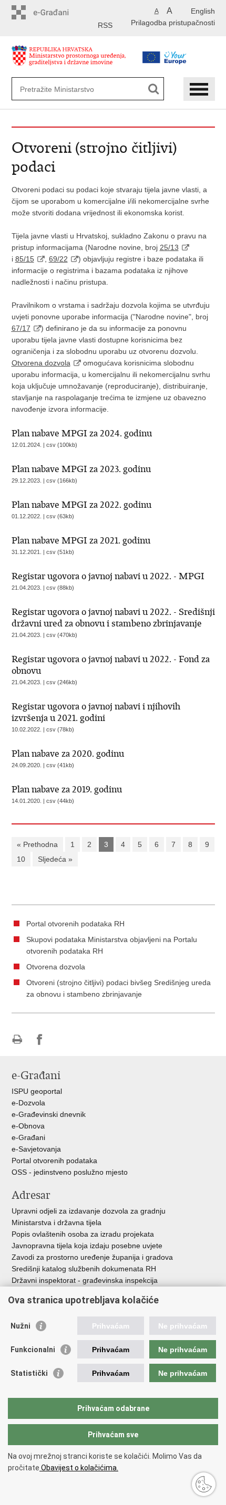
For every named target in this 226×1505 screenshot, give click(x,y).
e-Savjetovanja (36, 1149)
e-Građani (28, 1137)
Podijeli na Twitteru (62, 1039)
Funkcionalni (33, 1349)
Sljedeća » (55, 859)
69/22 (58, 259)
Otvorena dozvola (41, 363)
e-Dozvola (28, 1103)
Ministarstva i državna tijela (56, 1222)
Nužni (20, 1326)
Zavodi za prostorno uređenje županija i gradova (92, 1257)
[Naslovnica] (72, 59)
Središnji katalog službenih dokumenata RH (84, 1268)
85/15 (24, 259)
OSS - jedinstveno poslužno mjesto (70, 1172)
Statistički (29, 1373)
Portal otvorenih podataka (54, 1160)
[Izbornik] (199, 89)
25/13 (169, 247)
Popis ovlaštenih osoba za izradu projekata (83, 1234)
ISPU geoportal (37, 1091)
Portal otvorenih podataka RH (75, 923)
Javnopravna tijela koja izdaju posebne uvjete (87, 1245)
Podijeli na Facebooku (39, 1039)
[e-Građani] (56, 12)
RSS (105, 25)
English (203, 11)
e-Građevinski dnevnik (49, 1114)
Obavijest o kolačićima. (78, 1468)
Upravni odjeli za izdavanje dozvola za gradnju (89, 1211)
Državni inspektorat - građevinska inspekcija (85, 1280)
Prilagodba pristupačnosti (173, 22)
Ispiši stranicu (17, 1039)
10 (21, 859)
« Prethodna (37, 844)
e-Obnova (28, 1126)
